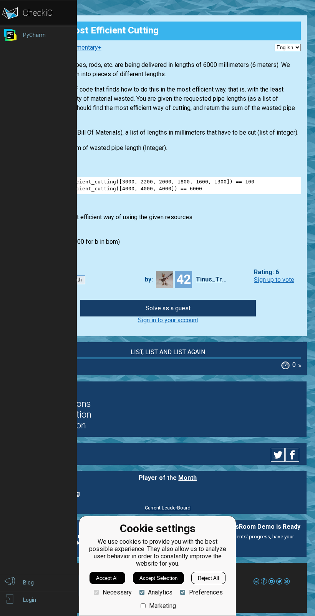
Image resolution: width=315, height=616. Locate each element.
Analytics (160, 592)
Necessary (117, 592)
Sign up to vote (274, 279)
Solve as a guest (168, 308)
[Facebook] (293, 455)
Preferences (205, 592)
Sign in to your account (168, 320)
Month (187, 477)
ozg (74, 493)
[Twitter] (278, 455)
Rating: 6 (266, 272)
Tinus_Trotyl (211, 279)
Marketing (162, 605)
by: (149, 279)
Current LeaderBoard (168, 508)
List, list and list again (168, 352)
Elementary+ (84, 47)
